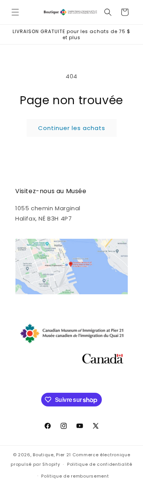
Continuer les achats (71, 128)
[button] (15, 12)
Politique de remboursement (75, 476)
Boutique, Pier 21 (52, 455)
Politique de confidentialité (99, 464)
